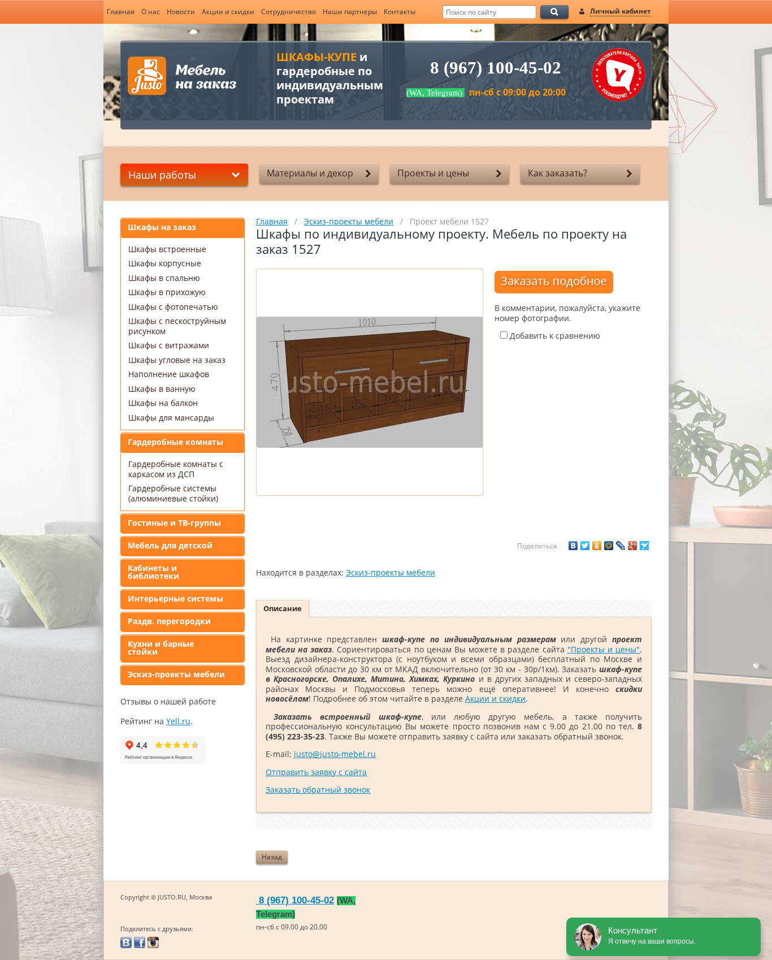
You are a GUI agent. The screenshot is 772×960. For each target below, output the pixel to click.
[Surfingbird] (644, 545)
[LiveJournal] (620, 545)
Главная (121, 11)
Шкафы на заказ (162, 227)
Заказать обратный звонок (318, 789)
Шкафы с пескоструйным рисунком (177, 325)
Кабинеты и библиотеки (153, 572)
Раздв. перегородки (169, 621)
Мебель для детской (170, 545)
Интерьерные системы (175, 598)
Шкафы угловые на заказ (176, 359)
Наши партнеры (350, 11)
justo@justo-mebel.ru (335, 754)
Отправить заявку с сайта (316, 772)
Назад (272, 857)
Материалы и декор (310, 173)
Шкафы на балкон (163, 402)
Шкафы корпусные (164, 263)
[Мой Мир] (608, 545)
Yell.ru (178, 721)
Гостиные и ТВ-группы (174, 522)
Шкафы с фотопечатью (173, 306)
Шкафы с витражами (168, 345)
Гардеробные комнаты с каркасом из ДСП (175, 469)
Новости (181, 11)
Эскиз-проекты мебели (176, 674)
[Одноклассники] (596, 545)
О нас (150, 11)
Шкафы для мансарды (171, 417)
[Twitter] (584, 545)
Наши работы (162, 174)
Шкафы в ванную (162, 388)
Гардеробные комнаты (175, 441)
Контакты (399, 11)
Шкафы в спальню (164, 278)
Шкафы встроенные (167, 249)
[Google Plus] (632, 545)
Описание (282, 608)
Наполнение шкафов (168, 374)
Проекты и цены (433, 173)
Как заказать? (557, 173)
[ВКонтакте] (573, 545)
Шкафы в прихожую (167, 292)
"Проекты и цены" (603, 649)
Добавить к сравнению (554, 335)
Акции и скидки (228, 11)
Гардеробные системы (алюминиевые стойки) (173, 493)
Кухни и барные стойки (161, 647)
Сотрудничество (288, 11)
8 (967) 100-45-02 (495, 67)
